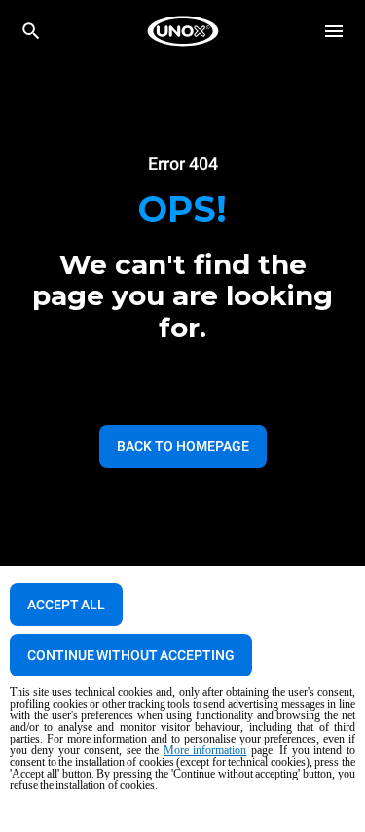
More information (205, 750)
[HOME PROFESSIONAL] (183, 31)
